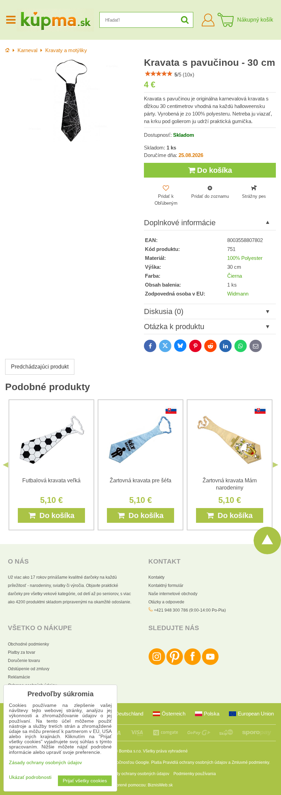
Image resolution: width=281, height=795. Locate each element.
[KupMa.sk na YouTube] (210, 663)
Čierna (234, 276)
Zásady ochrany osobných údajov (138, 773)
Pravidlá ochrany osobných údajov (195, 762)
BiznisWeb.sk (160, 785)
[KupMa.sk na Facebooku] (192, 663)
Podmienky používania (194, 773)
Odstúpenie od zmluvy (28, 668)
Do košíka (213, 170)
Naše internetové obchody (172, 593)
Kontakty (156, 577)
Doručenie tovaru (24, 660)
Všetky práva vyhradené (165, 751)
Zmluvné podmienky (250, 762)
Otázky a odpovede (166, 602)
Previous (5, 464)
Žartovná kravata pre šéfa (140, 480)
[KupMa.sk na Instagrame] (156, 663)
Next (275, 464)
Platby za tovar (21, 652)
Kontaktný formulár (165, 585)
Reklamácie (19, 677)
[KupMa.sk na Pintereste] (174, 663)
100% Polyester (244, 258)
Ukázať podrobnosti (30, 777)
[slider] (158, 73)
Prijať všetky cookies (85, 780)
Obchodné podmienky (28, 644)
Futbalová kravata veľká (51, 480)
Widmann (237, 294)
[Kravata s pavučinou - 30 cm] (71, 100)
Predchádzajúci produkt (40, 367)
